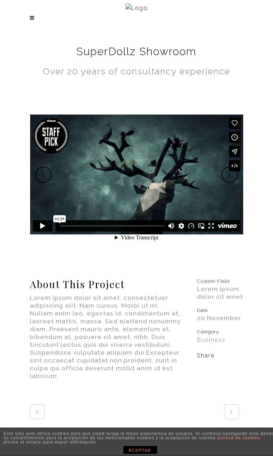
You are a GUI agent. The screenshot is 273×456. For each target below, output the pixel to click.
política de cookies (238, 437)
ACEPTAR (140, 450)
